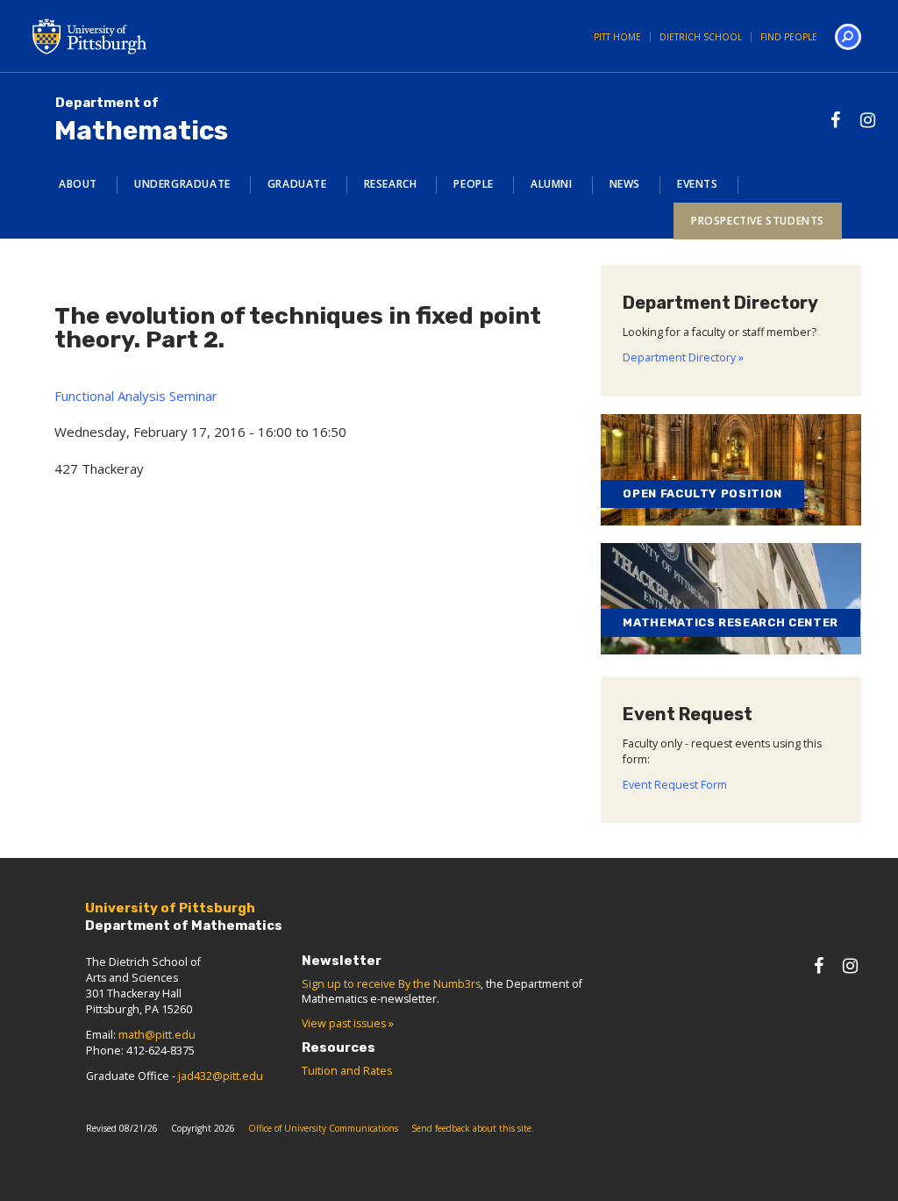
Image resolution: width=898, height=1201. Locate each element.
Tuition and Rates (347, 1070)
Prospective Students (757, 220)
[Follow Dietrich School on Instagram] (868, 120)
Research (390, 183)
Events (697, 183)
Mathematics (141, 121)
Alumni (552, 183)
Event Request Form (675, 784)
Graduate (297, 183)
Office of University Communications (323, 1128)
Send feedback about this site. (472, 1128)
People (473, 183)
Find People (788, 37)
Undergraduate (182, 183)
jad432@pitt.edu (220, 1076)
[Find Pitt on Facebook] (835, 120)
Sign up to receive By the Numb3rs (391, 983)
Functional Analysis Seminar (135, 395)
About (78, 183)
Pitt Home (617, 37)
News (624, 183)
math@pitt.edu (157, 1034)
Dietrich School (700, 37)
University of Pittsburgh (159, 36)
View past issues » (348, 1023)
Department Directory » (683, 357)
